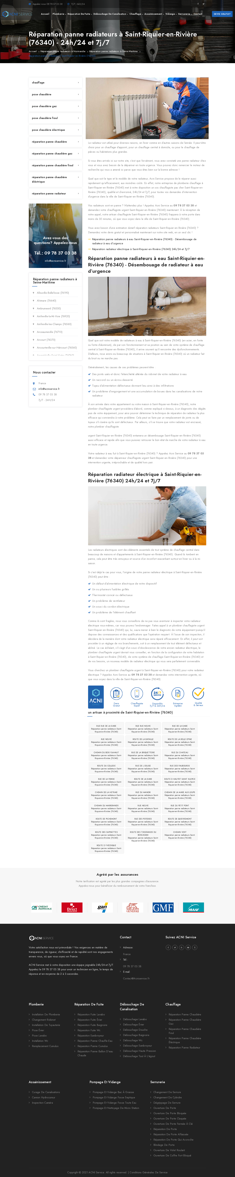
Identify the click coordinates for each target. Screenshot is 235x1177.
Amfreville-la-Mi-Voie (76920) (53, 316)
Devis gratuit (222, 14)
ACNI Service (96, 1172)
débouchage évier (133, 1024)
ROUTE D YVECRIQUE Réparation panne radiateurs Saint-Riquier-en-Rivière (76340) (106, 848)
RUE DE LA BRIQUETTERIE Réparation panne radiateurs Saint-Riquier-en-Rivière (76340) (143, 755)
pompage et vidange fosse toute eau (114, 1103)
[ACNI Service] (17, 14)
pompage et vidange (105, 1082)
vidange (170, 14)
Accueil (33, 51)
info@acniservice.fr (55, 261)
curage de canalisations (46, 1092)
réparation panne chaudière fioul (52, 165)
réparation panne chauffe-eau (95, 1041)
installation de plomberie (46, 1014)
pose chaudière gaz (44, 106)
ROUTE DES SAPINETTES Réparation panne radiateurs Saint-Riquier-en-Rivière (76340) (106, 835)
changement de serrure (167, 1092)
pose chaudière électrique (48, 130)
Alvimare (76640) (46, 300)
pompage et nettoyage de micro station (116, 1108)
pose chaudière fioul (45, 118)
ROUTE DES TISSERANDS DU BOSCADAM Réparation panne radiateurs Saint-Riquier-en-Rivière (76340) (143, 835)
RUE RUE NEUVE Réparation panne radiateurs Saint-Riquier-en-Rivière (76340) (143, 729)
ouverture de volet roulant (169, 1150)
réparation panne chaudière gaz (52, 153)
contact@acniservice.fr (136, 978)
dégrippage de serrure (166, 1103)
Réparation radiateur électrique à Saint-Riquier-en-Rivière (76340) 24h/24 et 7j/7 (141, 249)
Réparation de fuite (89, 1004)
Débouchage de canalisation (132, 1007)
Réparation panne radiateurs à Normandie (63, 51)
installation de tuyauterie (46, 1025)
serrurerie (184, 14)
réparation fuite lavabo (91, 1014)
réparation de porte (165, 1129)
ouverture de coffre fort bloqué (172, 1155)
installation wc (40, 1041)
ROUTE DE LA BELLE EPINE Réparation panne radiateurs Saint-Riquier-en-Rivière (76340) (180, 742)
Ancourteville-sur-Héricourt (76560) (57, 347)
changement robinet (43, 1020)
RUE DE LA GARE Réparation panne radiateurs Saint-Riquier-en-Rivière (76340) (180, 729)
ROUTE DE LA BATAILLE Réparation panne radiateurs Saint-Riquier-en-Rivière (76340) (143, 742)
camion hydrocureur (43, 1097)
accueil (45, 14)
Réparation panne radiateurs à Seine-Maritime (113, 51)
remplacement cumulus (45, 1046)
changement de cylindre (167, 1097)
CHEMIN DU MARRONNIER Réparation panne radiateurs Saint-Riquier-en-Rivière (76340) (106, 808)
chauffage (135, 14)
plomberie (58, 14)
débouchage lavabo (135, 1019)
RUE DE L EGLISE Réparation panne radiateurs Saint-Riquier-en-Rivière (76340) (143, 768)
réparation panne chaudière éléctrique (49, 179)
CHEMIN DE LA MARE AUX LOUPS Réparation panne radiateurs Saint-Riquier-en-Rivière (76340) (180, 795)
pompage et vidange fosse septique (114, 1097)
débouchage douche (135, 1030)
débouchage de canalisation (110, 14)
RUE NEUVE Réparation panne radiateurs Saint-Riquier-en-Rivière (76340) (106, 742)
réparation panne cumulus (93, 1046)
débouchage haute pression (139, 1051)
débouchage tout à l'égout (139, 1056)
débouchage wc (132, 1040)
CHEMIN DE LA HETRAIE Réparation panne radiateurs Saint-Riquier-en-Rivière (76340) (106, 795)
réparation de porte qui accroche (173, 1140)
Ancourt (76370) (46, 340)
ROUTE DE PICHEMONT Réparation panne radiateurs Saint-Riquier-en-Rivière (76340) (106, 821)
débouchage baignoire (136, 1035)
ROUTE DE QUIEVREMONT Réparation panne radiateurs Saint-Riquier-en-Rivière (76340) (180, 821)
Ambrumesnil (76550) (49, 308)
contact (198, 14)
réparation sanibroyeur (91, 1035)
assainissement (153, 14)
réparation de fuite (79, 14)
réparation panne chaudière (49, 142)
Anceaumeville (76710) (50, 332)
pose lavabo (39, 1035)
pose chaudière (41, 94)
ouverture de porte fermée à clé (173, 1124)
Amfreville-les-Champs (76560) (54, 324)
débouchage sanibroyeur (137, 1046)
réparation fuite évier (90, 1020)
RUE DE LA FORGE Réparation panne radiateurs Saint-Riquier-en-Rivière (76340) (106, 782)
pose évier (38, 1030)
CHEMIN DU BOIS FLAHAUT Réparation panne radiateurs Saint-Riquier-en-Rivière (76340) (106, 755)
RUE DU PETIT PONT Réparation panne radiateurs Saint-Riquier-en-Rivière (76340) (180, 808)
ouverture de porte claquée (169, 1118)
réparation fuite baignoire (92, 1025)
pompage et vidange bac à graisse (113, 1092)
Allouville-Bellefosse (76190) (53, 293)
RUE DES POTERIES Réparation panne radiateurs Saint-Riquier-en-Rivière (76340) (143, 821)
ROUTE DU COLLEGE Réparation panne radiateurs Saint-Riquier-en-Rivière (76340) (106, 768)
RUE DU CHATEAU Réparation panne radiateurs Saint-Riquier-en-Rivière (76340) (180, 755)
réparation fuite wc (89, 1030)
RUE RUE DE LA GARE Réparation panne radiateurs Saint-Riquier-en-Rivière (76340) (106, 729)
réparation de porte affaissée (170, 1134)
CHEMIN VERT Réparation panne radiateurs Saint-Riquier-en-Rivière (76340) (180, 835)
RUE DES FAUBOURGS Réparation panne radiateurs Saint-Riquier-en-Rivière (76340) (180, 768)
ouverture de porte (164, 1108)
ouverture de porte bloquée (169, 1113)
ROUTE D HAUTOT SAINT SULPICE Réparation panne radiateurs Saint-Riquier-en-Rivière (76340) (179, 782)
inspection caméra (42, 1103)
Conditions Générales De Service (149, 1172)
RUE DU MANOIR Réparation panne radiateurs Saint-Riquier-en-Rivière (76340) (143, 795)
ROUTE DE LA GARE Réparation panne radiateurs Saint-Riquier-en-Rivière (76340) (143, 782)
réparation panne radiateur (49, 193)
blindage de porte (164, 1145)
